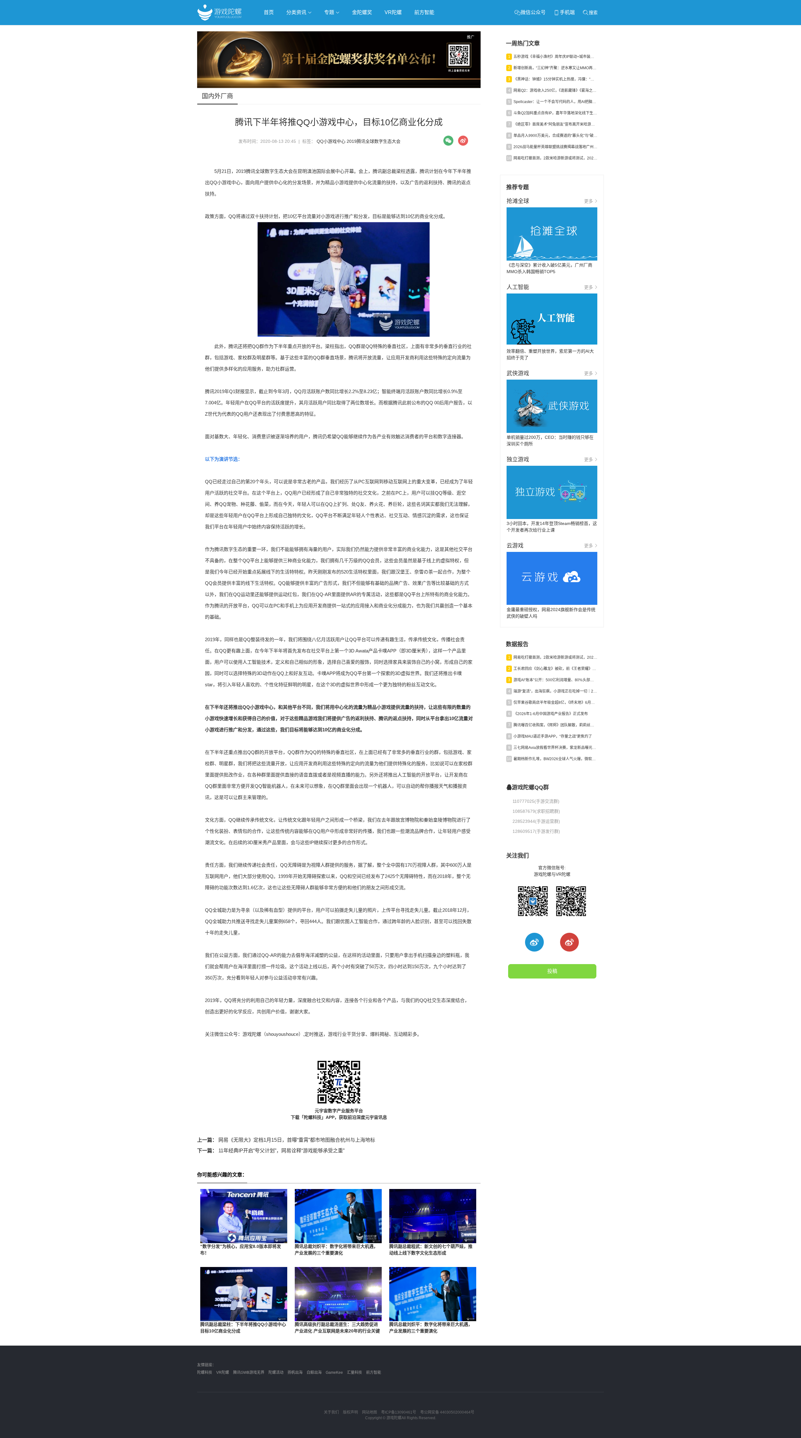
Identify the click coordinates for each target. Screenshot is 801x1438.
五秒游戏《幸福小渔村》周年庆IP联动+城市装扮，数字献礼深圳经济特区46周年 (555, 57)
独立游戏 (350, 30)
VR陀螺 (393, 12)
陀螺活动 (275, 1372)
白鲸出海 (314, 1372)
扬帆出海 (295, 1372)
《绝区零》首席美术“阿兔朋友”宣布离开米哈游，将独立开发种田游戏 (555, 124)
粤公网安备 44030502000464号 (447, 1412)
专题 (329, 12)
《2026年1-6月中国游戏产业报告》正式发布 (550, 714)
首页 (269, 12)
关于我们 (331, 1412)
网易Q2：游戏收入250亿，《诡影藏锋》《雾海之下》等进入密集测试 (555, 90)
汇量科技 (354, 1372)
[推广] (339, 86)
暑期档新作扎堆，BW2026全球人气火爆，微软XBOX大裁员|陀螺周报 (555, 759)
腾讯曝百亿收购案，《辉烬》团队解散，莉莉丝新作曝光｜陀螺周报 (555, 725)
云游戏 (375, 30)
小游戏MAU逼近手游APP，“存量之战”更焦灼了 (552, 736)
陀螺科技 (204, 1372)
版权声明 (350, 1412)
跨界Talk (271, 47)
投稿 (552, 971)
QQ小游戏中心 (331, 141)
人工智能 (298, 30)
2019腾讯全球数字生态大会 (373, 141)
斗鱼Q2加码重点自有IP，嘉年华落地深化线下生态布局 (555, 113)
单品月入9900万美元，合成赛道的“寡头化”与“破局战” (555, 135)
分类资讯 (297, 12)
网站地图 (369, 1412)
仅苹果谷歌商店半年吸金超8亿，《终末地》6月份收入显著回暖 (555, 702)
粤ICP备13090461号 (398, 1412)
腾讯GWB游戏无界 (248, 1372)
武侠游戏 (324, 30)
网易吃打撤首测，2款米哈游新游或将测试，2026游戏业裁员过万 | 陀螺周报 (555, 158)
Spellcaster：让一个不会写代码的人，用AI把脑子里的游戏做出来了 (555, 102)
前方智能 (424, 12)
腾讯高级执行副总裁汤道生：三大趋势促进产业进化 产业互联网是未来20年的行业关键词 (337, 1331)
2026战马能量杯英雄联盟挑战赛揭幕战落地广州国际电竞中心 (555, 147)
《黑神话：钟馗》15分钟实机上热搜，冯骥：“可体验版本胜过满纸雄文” (555, 79)
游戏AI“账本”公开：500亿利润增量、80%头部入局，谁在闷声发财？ (555, 680)
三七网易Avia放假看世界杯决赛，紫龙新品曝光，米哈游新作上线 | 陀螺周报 (555, 747)
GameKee (334, 1372)
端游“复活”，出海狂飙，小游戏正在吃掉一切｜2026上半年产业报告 (555, 691)
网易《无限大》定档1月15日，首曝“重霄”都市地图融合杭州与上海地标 (286, 1140)
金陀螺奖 (362, 12)
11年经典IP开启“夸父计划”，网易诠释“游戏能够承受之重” (270, 1150)
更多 (588, 201)
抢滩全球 (272, 30)
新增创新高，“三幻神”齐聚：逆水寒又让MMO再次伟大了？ (555, 68)
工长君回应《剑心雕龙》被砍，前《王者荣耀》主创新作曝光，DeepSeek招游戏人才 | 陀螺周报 (555, 669)
